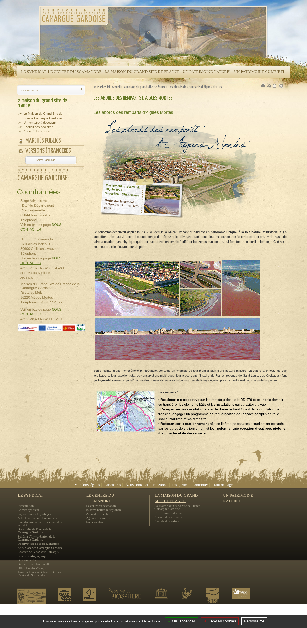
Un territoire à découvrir (40, 122)
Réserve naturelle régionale (104, 510)
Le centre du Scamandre (100, 496)
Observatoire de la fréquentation (38, 543)
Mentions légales (87, 485)
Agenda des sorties (37, 131)
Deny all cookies (221, 621)
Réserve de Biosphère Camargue (39, 552)
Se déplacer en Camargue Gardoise (40, 548)
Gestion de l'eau (28, 560)
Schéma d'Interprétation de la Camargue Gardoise (36, 538)
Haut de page (223, 485)
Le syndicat (30, 495)
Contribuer (200, 485)
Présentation (26, 506)
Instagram (179, 485)
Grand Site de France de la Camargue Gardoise (35, 530)
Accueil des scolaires (38, 127)
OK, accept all (183, 621)
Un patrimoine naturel (238, 496)
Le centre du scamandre (101, 506)
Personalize (254, 621)
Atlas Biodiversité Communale (38, 518)
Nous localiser (95, 522)
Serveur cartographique (33, 556)
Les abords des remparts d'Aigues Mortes (195, 87)
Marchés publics (43, 141)
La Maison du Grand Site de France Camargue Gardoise (43, 116)
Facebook (160, 485)
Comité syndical (28, 510)
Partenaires (112, 485)
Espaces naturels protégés (34, 514)
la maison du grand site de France (42, 103)
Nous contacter (136, 485)
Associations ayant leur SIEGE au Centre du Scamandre (39, 573)
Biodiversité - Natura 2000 (35, 564)
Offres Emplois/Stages (32, 568)
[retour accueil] (74, 17)
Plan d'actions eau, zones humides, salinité (40, 523)
